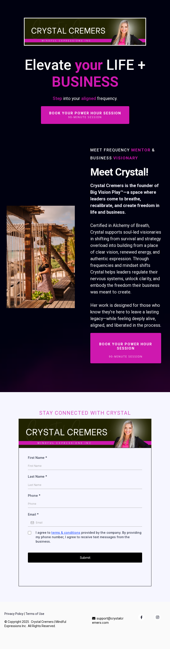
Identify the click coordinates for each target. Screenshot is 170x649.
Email (33, 514)
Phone (34, 495)
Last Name (37, 476)
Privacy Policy (13, 614)
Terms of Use (34, 614)
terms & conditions (65, 532)
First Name (37, 457)
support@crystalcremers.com (108, 620)
